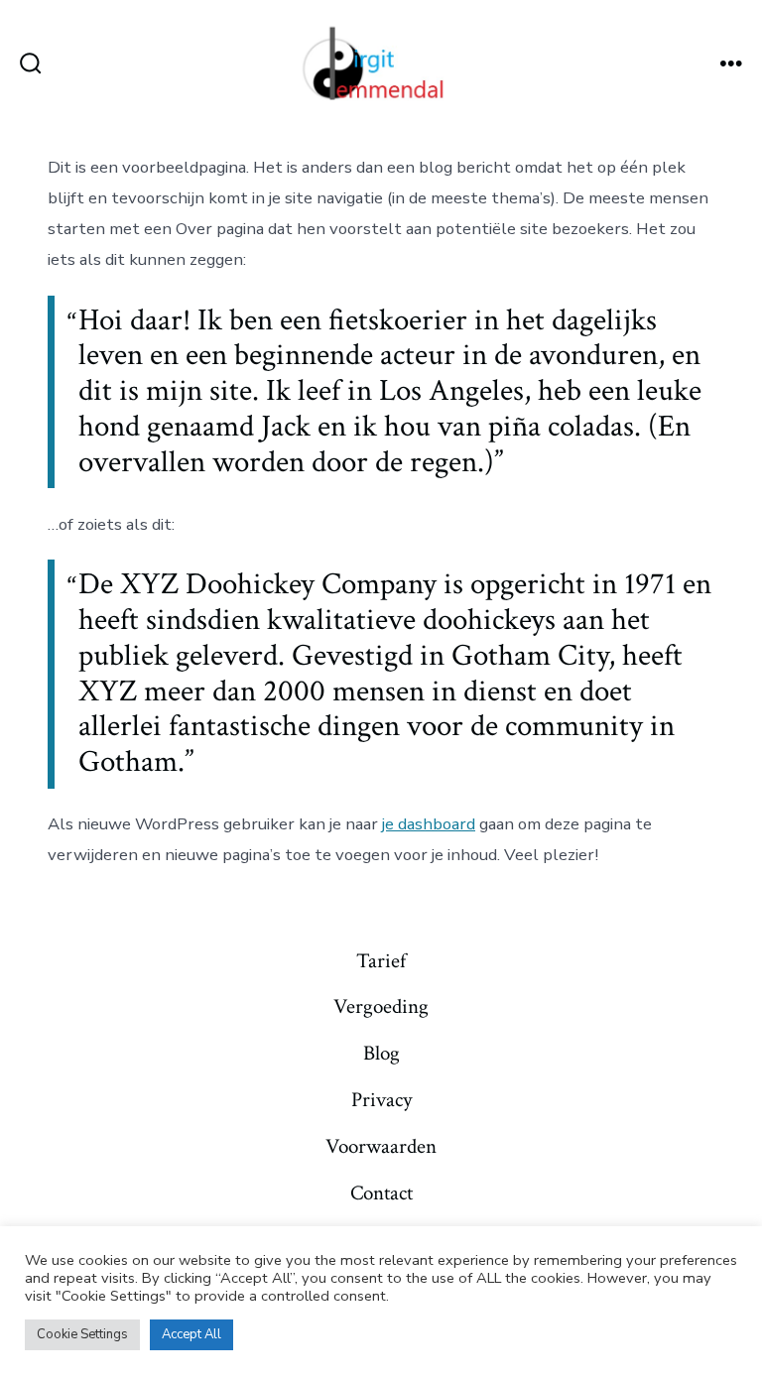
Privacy (381, 1099)
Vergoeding (381, 1006)
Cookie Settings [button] (82, 1334)
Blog (381, 1053)
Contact (381, 1193)
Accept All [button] (191, 1334)
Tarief (381, 960)
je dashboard (428, 824)
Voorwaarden (381, 1146)
